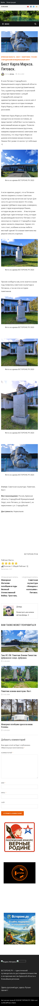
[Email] (36, 6)
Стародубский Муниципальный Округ (15, 60)
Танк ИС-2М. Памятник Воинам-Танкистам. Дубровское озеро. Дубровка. (19, 656)
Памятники (26, 57)
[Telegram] (33, 6)
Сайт (3, 802)
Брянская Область (8, 57)
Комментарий (7, 753)
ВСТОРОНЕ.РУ (24, 1000)
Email (3, 793)
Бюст (18, 57)
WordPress (7, 1003)
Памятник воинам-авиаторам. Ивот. (16, 691)
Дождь (12, 74)
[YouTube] (28, 6)
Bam (14, 1003)
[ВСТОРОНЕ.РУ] (19, 16)
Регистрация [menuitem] (11, 2)
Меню (7, 24)
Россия (34, 57)
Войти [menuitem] (3, 2)
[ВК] (31, 6)
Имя (3, 783)
